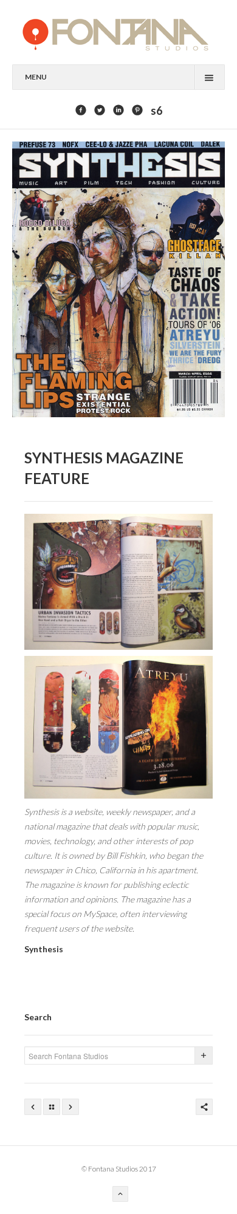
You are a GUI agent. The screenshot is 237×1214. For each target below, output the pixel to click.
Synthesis (43, 949)
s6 (156, 110)
